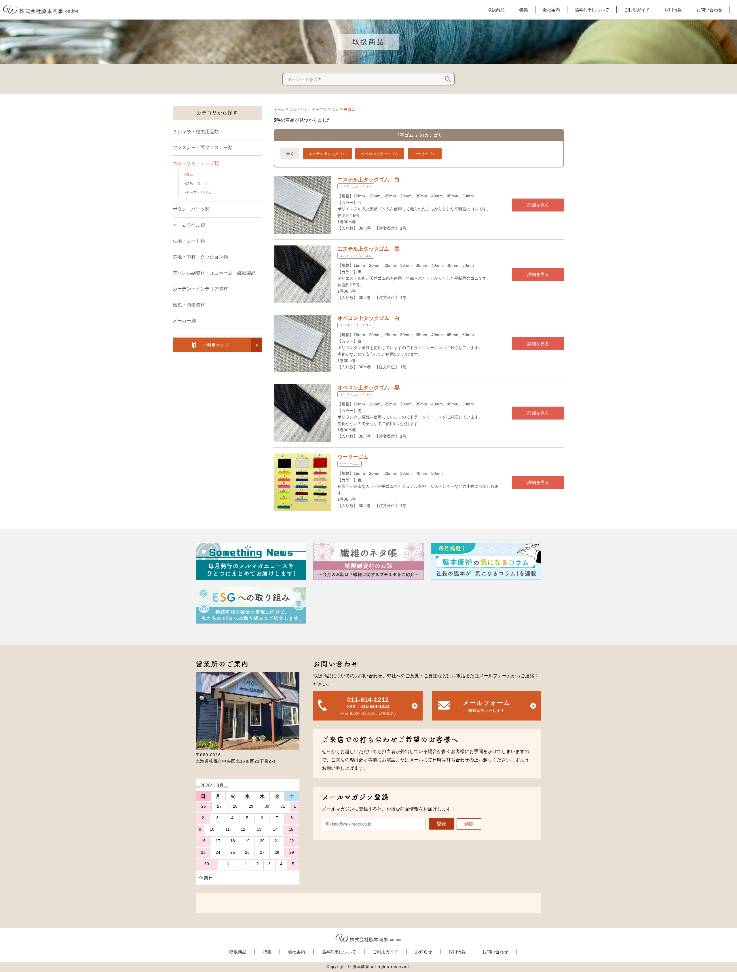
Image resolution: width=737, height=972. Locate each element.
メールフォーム (486, 706)
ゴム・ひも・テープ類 (196, 163)
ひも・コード (197, 183)
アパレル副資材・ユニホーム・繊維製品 (214, 272)
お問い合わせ (495, 951)
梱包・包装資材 (189, 304)
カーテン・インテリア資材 (200, 288)
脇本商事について (339, 951)
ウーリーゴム (424, 154)
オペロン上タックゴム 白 (368, 318)
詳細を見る (538, 205)
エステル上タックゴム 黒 (368, 249)
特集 (267, 951)
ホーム (279, 109)
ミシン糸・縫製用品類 (196, 131)
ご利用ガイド (385, 951)
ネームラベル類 (189, 225)
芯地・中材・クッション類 (200, 256)
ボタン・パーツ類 (191, 209)
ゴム (189, 174)
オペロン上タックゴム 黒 (368, 387)
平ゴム (349, 109)
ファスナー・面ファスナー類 (203, 147)
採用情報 (457, 951)
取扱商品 (237, 951)
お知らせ (423, 951)
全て (290, 154)
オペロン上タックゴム (379, 154)
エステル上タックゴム (327, 154)
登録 (441, 823)
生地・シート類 (189, 241)
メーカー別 (184, 320)
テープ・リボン (199, 192)
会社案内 (296, 951)
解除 (469, 823)
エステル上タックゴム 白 (368, 179)
